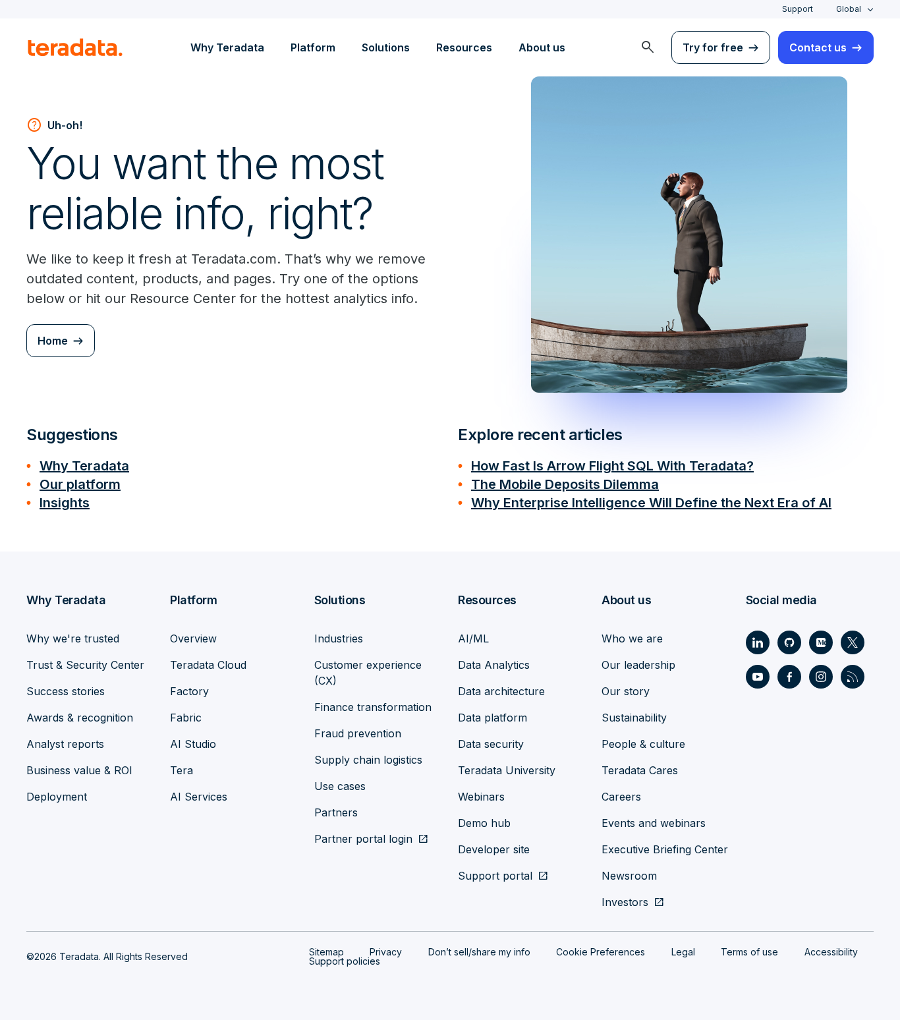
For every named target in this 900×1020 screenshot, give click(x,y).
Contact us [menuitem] (818, 47)
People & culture (643, 744)
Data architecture (501, 691)
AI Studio (193, 744)
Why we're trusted (72, 638)
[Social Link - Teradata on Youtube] (758, 677)
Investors (625, 902)
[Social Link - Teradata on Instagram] (821, 677)
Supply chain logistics (368, 759)
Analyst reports (65, 744)
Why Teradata (84, 466)
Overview (193, 638)
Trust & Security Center (85, 664)
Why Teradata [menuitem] (227, 47)
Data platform (492, 717)
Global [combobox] (848, 9)
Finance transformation (373, 707)
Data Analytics (494, 664)
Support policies (344, 961)
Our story (626, 691)
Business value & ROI (79, 770)
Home (53, 340)
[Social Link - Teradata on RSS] (852, 677)
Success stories (65, 691)
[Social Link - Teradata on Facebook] (789, 677)
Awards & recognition (79, 717)
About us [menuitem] (542, 47)
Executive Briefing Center (665, 849)
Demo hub (484, 823)
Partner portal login (363, 838)
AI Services (198, 796)
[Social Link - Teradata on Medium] (821, 642)
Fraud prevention (357, 733)
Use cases (340, 786)
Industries (338, 638)
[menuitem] (647, 47)
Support (797, 9)
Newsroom (629, 875)
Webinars (481, 796)
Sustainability (634, 717)
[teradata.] (75, 47)
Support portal (495, 875)
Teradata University (506, 770)
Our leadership (638, 664)
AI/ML (473, 638)
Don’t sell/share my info (479, 951)
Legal (683, 951)
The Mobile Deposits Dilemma (565, 484)
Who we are (632, 638)
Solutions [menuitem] (386, 47)
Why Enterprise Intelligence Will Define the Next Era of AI (651, 503)
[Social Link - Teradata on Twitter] (852, 642)
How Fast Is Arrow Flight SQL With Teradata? (612, 466)
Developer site (494, 849)
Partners (336, 812)
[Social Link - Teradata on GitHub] (789, 642)
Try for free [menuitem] (713, 47)
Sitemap (326, 951)
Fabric (186, 717)
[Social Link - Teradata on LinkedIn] (758, 642)
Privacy (386, 951)
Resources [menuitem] (464, 47)
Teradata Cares (640, 770)
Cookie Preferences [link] (600, 951)
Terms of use (749, 951)
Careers (621, 796)
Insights (65, 503)
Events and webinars (654, 823)
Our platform (80, 484)
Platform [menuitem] (313, 47)
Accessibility (831, 951)
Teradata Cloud (208, 664)
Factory (189, 691)
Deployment (56, 796)
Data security (491, 744)
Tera (181, 770)
